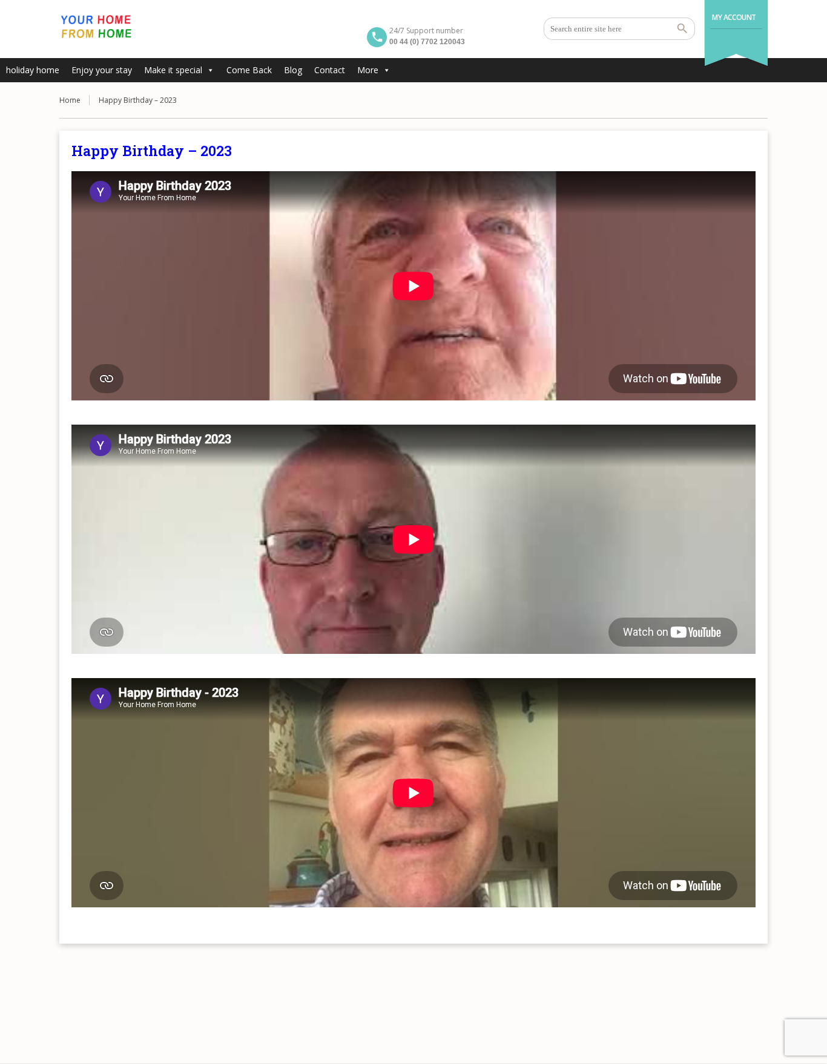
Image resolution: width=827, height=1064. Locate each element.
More (367, 70)
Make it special (173, 70)
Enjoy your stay (101, 70)
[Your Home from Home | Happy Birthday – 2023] (95, 27)
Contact (329, 70)
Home (70, 100)
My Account (734, 17)
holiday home (32, 70)
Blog (293, 70)
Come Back (249, 70)
